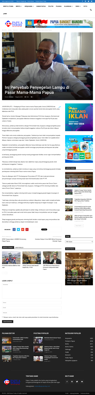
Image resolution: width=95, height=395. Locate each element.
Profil (66, 393)
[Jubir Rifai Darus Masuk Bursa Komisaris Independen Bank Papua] (52, 257)
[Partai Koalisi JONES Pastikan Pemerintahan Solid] (6, 340)
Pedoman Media (85, 393)
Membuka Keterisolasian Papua (52, 337)
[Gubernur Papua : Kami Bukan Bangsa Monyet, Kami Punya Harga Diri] (38, 349)
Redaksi (11, 97)
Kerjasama (28, 6)
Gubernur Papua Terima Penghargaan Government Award (51, 357)
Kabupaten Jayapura (71, 360)
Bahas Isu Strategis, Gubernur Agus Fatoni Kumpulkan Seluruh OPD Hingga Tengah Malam (78, 278)
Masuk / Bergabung (21, 1)
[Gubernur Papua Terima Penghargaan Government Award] (38, 358)
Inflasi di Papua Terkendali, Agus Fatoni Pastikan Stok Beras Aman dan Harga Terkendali (83, 217)
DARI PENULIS (19, 247)
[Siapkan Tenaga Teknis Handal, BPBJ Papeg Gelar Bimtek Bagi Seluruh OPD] (69, 192)
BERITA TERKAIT (8, 247)
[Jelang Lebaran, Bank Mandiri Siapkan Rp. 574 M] (31, 257)
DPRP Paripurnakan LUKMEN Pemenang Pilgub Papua (14, 240)
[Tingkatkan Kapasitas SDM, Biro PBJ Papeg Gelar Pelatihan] (69, 201)
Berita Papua (31, 1)
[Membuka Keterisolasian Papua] (38, 340)
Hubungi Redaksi (74, 393)
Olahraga (67, 6)
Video (77, 6)
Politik (50, 6)
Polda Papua (69, 358)
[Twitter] (88, 1)
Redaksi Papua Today (41, 1)
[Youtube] (91, 1)
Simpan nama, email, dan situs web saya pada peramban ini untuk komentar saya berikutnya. (31, 317)
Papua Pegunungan (72, 184)
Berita (18, 6)
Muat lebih (78, 225)
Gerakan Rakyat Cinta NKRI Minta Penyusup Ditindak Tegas (48, 240)
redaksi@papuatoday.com (42, 386)
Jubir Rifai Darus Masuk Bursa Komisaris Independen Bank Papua (51, 267)
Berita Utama (8, 6)
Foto (85, 6)
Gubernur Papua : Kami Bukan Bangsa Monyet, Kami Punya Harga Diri (52, 348)
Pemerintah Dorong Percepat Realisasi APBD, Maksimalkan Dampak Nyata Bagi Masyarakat (83, 208)
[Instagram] (85, 1)
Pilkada (59, 6)
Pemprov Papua (70, 341)
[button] (91, 10)
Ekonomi (5, 263)
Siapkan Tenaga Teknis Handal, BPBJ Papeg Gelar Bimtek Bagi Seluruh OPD (82, 191)
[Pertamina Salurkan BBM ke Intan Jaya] (11, 257)
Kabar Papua (41, 6)
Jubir (5, 14)
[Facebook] (82, 1)
